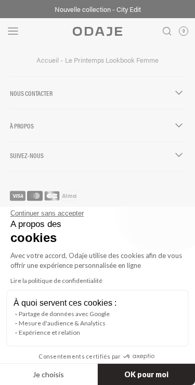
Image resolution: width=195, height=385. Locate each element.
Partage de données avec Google (64, 314)
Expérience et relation (49, 332)
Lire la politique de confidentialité (56, 280)
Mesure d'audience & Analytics (62, 323)
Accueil (48, 60)
